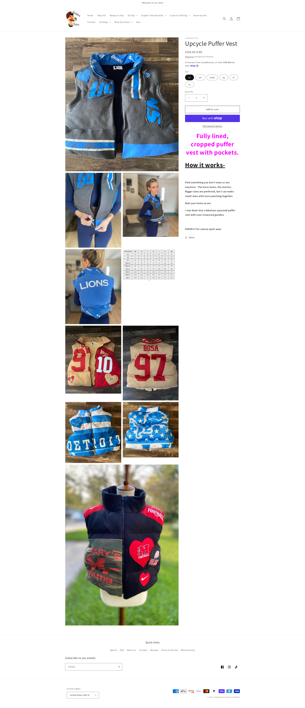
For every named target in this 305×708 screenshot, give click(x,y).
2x (189, 84)
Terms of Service (169, 650)
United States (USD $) (79, 695)
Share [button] (192, 237)
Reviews (154, 650)
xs (189, 77)
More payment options (212, 126)
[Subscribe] (118, 667)
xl (234, 77)
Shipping (189, 56)
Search (113, 650)
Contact (143, 650)
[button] (132, 15)
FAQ (122, 650)
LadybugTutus (219, 697)
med (212, 77)
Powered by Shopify (232, 697)
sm (200, 77)
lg (224, 77)
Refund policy (188, 650)
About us (131, 650)
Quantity (189, 91)
